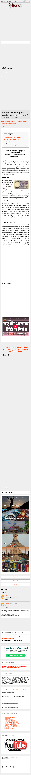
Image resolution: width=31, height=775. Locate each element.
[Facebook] (4, 1)
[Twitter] (7, 1)
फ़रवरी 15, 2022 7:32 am (13, 603)
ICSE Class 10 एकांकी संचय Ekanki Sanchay (13, 721)
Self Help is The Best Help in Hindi (12, 505)
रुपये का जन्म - (10, 141)
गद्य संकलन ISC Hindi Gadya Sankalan (12, 723)
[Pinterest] (10, 1)
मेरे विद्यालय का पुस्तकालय (8, 569)
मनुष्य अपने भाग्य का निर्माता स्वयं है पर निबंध (11, 126)
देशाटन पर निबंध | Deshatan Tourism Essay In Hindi (14, 121)
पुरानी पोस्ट (15, 580)
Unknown (7, 595)
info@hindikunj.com (8, 638)
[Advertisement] (16, 24)
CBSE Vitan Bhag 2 (9, 727)
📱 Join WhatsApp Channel (16, 655)
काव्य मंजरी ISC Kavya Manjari (10, 724)
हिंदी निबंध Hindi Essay (9, 719)
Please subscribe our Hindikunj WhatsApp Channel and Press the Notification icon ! (15, 349)
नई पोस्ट (15, 577)
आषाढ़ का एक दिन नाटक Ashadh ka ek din (12, 726)
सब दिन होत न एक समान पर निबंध (9, 123)
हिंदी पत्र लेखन (7, 718)
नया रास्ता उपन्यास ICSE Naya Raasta (12, 722)
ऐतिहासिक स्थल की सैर (8, 556)
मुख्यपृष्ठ (15, 584)
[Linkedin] (15, 1)
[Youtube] (2, 1)
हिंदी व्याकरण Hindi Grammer (10, 717)
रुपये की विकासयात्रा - (11, 143)
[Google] (12, 1)
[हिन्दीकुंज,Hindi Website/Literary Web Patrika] (15, 8)
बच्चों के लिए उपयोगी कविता (9, 728)
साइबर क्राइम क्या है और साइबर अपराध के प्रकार (13, 518)
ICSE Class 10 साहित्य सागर (10, 720)
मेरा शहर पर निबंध (7, 531)
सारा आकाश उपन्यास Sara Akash (11, 725)
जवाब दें (6, 599)
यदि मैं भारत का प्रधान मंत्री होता (10, 544)
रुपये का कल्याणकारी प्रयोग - (12, 145)
